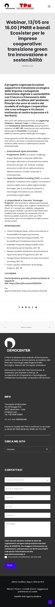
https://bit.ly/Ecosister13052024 (25, 283)
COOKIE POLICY (29, 589)
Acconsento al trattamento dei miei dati (24, 557)
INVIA (9, 565)
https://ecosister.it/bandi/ (34, 291)
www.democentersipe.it (15, 554)
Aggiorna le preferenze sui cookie (33, 590)
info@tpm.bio (11, 412)
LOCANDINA (10, 273)
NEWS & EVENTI (26, 327)
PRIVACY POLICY (14, 589)
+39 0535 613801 (15, 414)
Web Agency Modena (31, 596)
